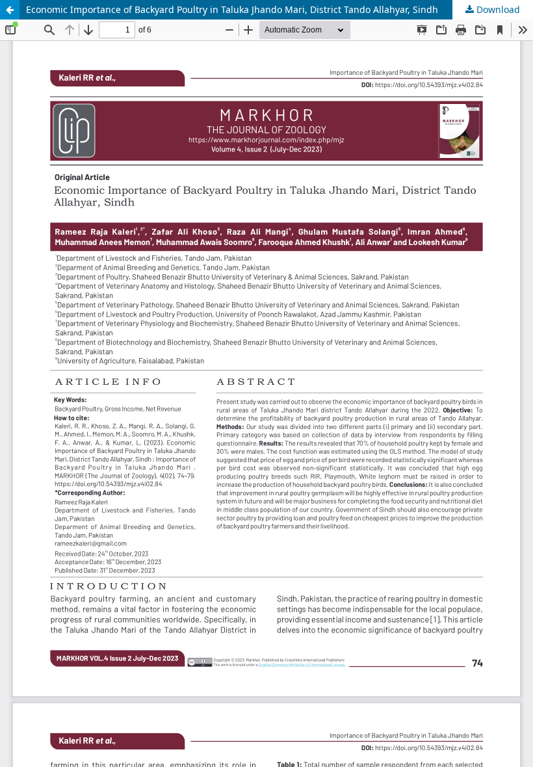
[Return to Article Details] (10, 10)
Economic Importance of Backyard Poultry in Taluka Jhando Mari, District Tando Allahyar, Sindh (232, 9)
